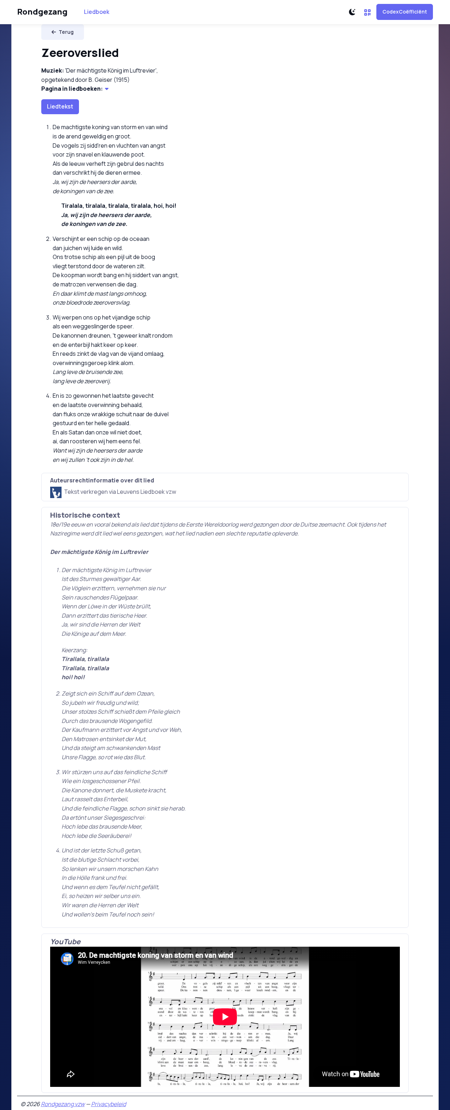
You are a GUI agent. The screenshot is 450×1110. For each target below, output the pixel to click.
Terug (66, 31)
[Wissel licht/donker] (352, 12)
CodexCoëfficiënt (404, 11)
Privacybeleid (108, 1104)
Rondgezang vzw (63, 1104)
